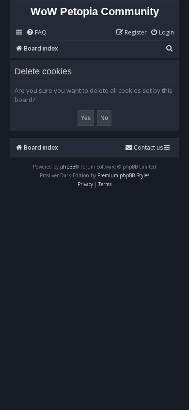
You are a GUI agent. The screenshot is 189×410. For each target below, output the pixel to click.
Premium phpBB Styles (123, 175)
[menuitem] (36, 32)
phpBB (67, 166)
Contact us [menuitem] (148, 147)
